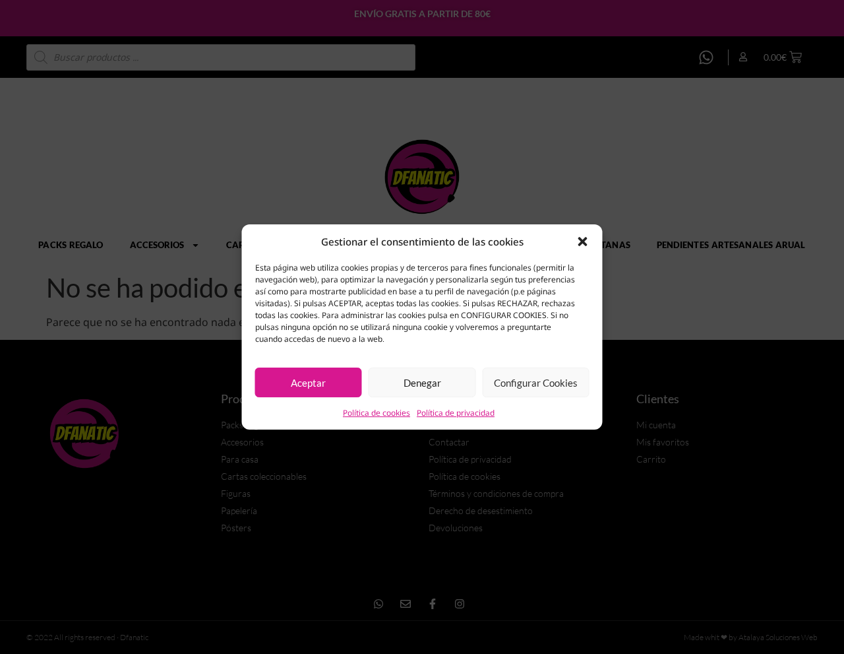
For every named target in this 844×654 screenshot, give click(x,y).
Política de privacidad (456, 412)
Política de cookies (376, 412)
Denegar (422, 383)
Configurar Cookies (536, 383)
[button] (582, 241)
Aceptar (308, 383)
